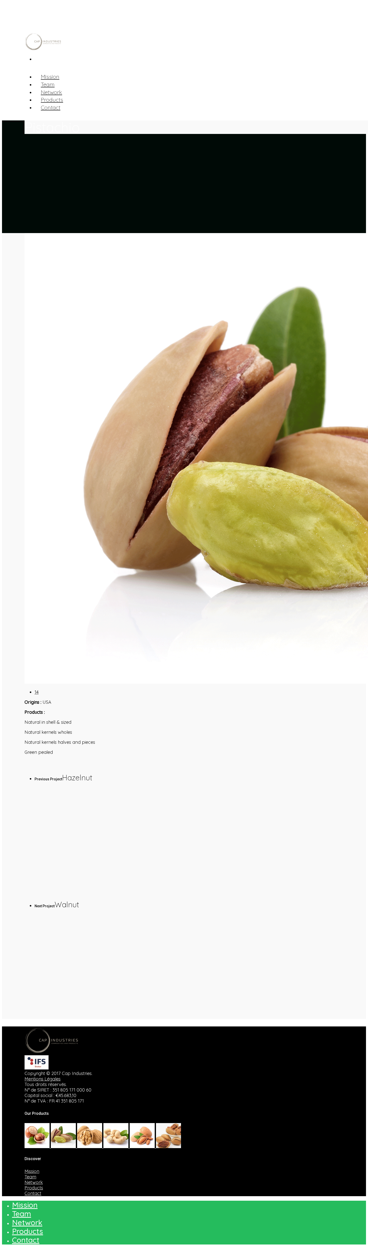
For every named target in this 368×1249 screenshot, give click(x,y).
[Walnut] (90, 1146)
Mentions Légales (43, 1079)
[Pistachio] (64, 1146)
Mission (32, 1171)
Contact (50, 107)
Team (30, 1177)
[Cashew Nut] (116, 1146)
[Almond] (143, 1146)
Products (34, 1188)
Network (34, 1182)
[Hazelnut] (38, 1146)
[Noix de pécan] (168, 1146)
